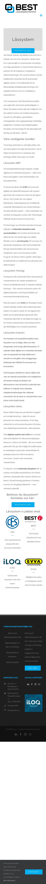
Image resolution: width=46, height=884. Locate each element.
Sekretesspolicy (12, 662)
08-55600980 (13, 706)
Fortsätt (33, 872)
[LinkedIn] (28, 684)
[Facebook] (32, 684)
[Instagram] (35, 684)
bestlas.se (12, 657)
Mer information (9, 880)
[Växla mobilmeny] (41, 15)
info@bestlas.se (12, 653)
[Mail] (39, 684)
